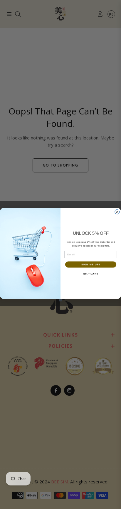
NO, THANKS (90, 274)
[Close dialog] (117, 211)
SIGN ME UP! (90, 264)
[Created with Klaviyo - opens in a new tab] (60, 300)
